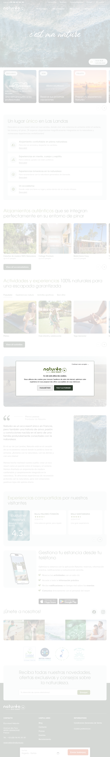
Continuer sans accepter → (80, 364)
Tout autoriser (63, 388)
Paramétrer (45, 388)
